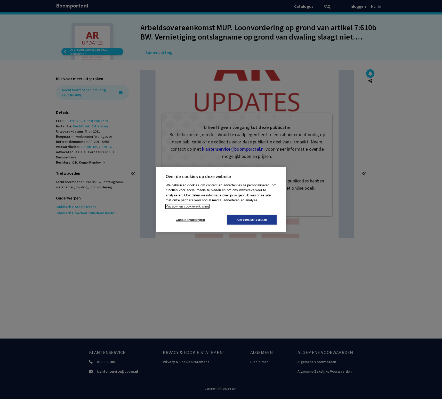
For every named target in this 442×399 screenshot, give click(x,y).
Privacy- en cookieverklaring (187, 206)
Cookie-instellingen (190, 220)
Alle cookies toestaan (252, 219)
